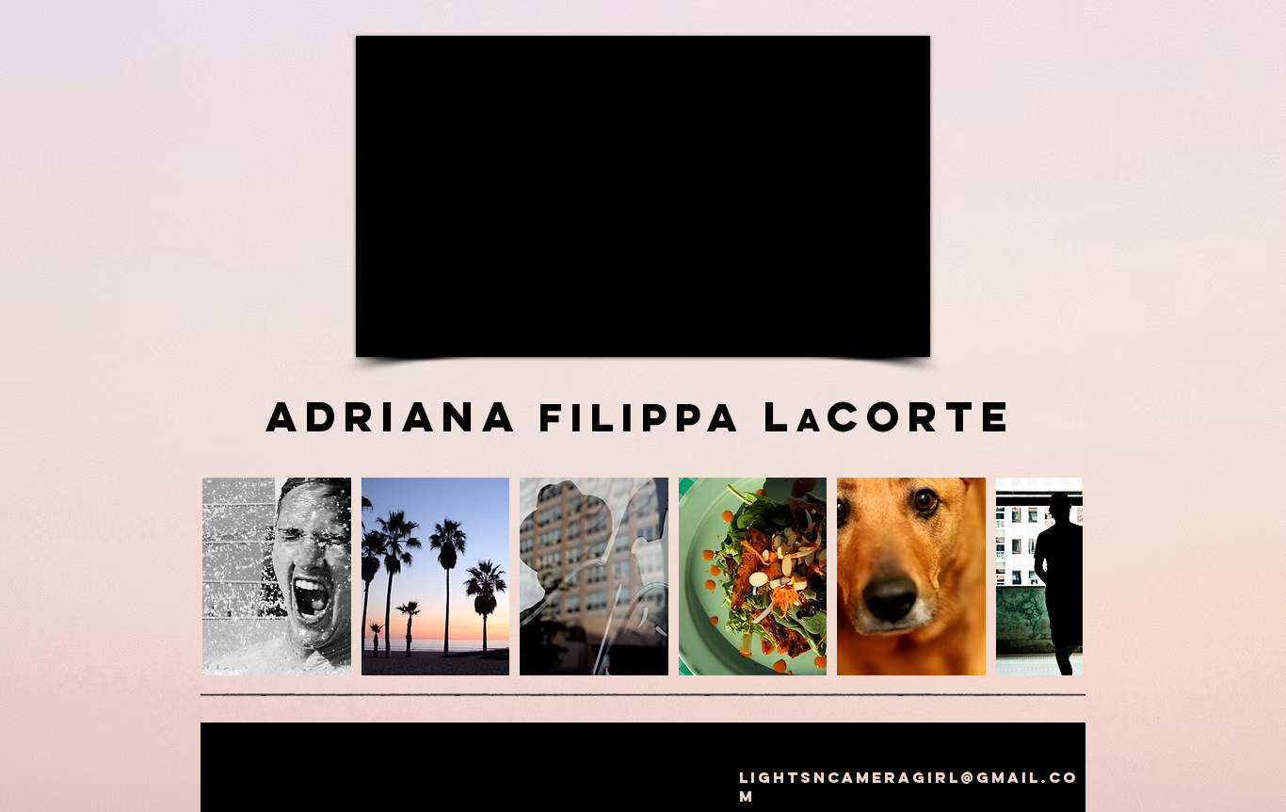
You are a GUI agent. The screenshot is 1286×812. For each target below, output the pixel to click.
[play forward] (1059, 576)
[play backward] (225, 576)
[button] (276, 576)
